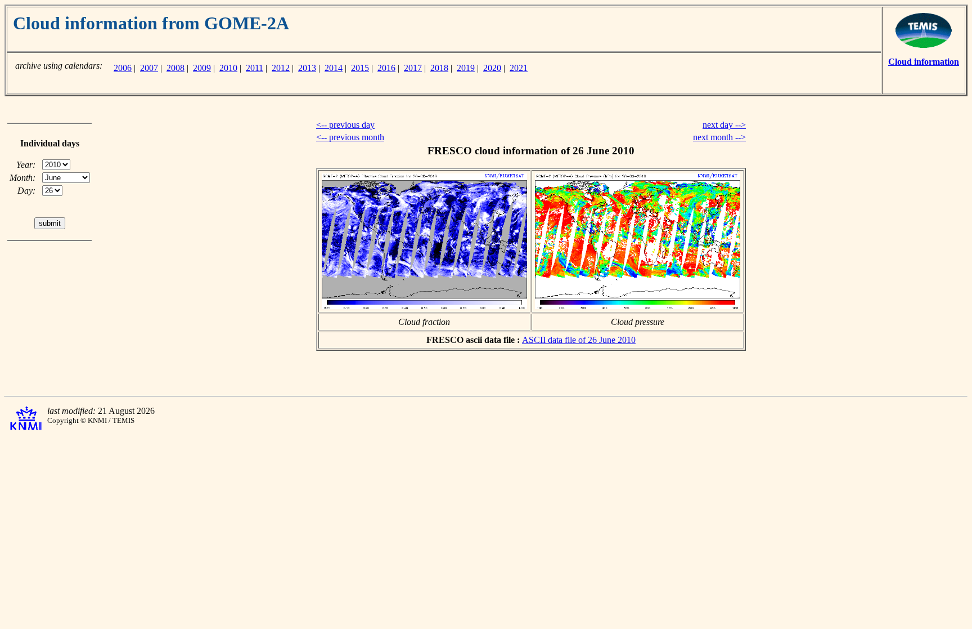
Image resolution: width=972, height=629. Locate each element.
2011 (254, 68)
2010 (228, 68)
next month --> (719, 137)
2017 (413, 68)
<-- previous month (350, 137)
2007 (149, 68)
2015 (360, 68)
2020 (492, 68)
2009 (202, 68)
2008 (175, 68)
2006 (123, 68)
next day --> (724, 125)
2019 (466, 68)
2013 (307, 68)
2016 (386, 68)
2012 (281, 68)
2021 (519, 68)
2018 (439, 68)
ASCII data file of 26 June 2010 (579, 340)
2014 (334, 68)
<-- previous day (345, 125)
